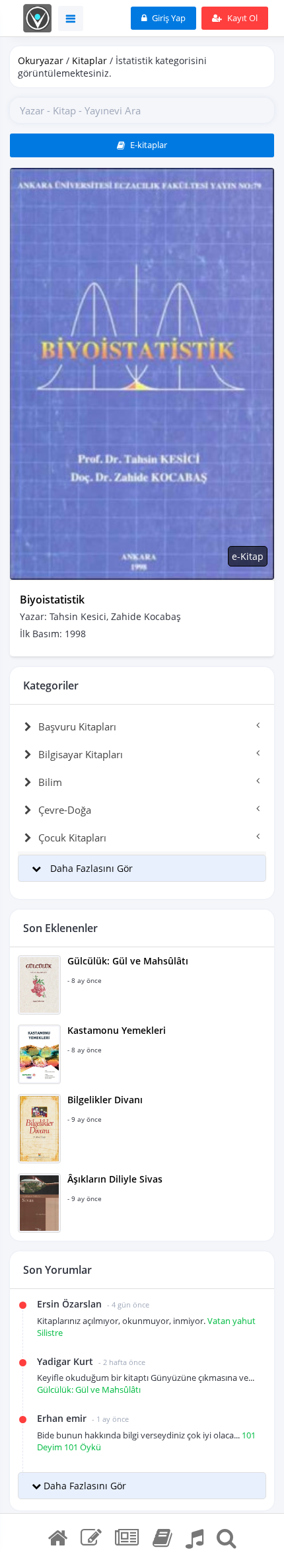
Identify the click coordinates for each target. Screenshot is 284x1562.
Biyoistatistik (52, 599)
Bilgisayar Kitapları (80, 754)
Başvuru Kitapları (77, 726)
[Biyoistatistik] (142, 372)
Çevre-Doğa (64, 809)
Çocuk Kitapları (72, 837)
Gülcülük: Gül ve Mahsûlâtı (89, 1389)
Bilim (50, 782)
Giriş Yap (168, 18)
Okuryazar (40, 60)
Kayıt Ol (241, 18)
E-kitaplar (147, 145)
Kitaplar (89, 60)
